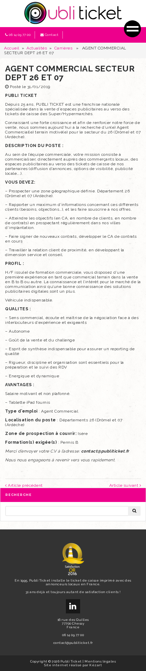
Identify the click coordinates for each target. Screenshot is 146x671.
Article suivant (124, 485)
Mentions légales (100, 661)
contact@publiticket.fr (73, 643)
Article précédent (25, 485)
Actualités (36, 48)
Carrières (63, 48)
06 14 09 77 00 (19, 35)
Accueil (11, 48)
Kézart (95, 665)
